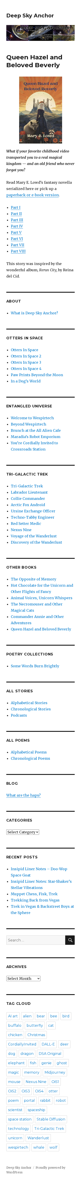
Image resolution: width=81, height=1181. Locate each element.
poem (13, 1100)
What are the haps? (23, 795)
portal (29, 1100)
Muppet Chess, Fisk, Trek (34, 894)
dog (11, 1054)
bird (66, 1016)
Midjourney (55, 1072)
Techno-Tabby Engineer (32, 517)
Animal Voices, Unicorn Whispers (41, 598)
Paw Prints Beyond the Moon (37, 375)
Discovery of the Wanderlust (36, 542)
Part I (15, 207)
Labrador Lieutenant (29, 492)
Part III (17, 220)
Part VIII (18, 251)
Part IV (17, 226)
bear (41, 1016)
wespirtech (18, 1147)
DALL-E (48, 1044)
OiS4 (39, 1091)
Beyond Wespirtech (28, 424)
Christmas (36, 1035)
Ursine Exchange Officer (33, 511)
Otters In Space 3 (26, 362)
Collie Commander (28, 498)
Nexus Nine (21, 530)
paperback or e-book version (32, 195)
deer (64, 1044)
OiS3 (26, 1091)
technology (18, 1129)
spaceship (36, 1110)
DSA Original (50, 1054)
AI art (13, 1016)
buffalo (14, 1025)
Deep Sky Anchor (30, 16)
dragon (27, 1054)
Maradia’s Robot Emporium (35, 436)
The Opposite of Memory (33, 579)
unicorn (15, 1138)
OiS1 (55, 1082)
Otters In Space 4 (26, 368)
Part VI (17, 238)
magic (13, 1072)
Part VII (17, 245)
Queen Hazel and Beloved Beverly (41, 629)
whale (38, 1147)
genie (46, 1063)
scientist (15, 1110)
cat (51, 1025)
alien (27, 1016)
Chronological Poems (30, 758)
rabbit (45, 1100)
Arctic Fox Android (28, 505)
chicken (15, 1035)
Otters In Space (24, 350)
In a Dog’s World (25, 381)
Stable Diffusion (51, 1119)
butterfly (35, 1025)
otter (53, 1091)
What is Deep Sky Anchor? (34, 313)
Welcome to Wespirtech (32, 418)
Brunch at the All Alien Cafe (36, 430)
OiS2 (12, 1091)
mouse (14, 1082)
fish (33, 1063)
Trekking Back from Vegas (35, 900)
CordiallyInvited (22, 1044)
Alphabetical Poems (29, 752)
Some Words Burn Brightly (35, 666)
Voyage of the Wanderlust (34, 536)
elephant (16, 1063)
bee (53, 1016)
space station (20, 1119)
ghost (62, 1063)
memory (31, 1072)
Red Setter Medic (26, 523)
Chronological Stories (31, 709)
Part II (16, 213)
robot (61, 1100)
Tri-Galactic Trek (27, 486)
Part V (16, 232)
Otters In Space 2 (26, 356)
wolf (53, 1147)
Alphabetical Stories (29, 703)
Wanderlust (38, 1138)
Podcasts (19, 715)
